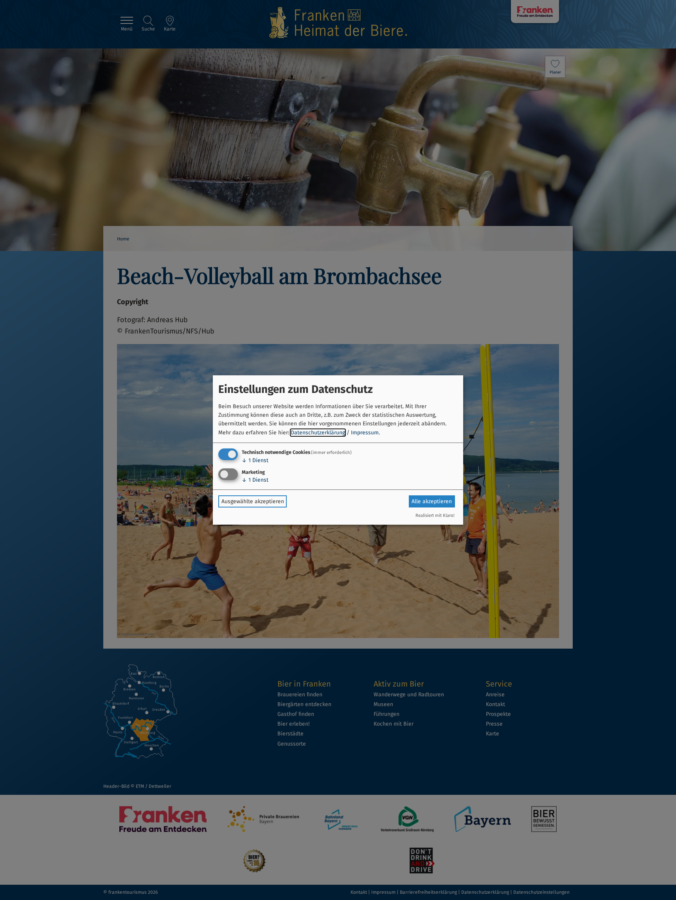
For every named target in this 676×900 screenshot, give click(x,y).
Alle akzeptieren (432, 501)
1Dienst (255, 460)
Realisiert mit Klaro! (435, 515)
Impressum (365, 432)
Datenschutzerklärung (318, 432)
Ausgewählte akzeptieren (252, 501)
